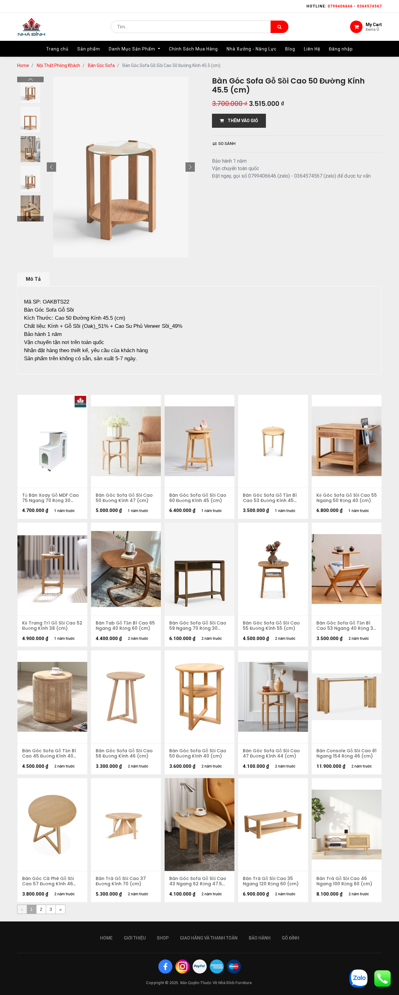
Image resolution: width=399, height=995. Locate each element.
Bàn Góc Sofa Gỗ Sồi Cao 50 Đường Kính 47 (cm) (124, 498)
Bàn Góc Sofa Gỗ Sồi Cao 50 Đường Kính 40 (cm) (197, 753)
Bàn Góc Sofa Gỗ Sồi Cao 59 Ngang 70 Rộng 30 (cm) (197, 625)
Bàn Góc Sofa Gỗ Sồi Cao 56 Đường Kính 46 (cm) (124, 753)
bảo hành (260, 937)
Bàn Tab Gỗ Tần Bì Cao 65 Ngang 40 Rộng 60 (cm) (125, 625)
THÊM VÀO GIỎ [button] (241, 120)
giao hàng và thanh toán (209, 937)
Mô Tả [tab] (33, 279)
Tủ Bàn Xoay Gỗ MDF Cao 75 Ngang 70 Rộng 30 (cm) (50, 498)
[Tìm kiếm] (279, 27)
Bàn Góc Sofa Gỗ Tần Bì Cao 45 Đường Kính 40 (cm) (49, 753)
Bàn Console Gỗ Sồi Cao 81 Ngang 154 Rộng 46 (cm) (346, 753)
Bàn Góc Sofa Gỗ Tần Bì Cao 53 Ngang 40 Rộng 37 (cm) (346, 625)
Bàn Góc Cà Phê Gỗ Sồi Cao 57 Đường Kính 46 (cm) (48, 881)
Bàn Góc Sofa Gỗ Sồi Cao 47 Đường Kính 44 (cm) (271, 753)
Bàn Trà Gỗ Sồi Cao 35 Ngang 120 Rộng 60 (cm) (271, 881)
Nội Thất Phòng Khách (58, 65)
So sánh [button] (226, 143)
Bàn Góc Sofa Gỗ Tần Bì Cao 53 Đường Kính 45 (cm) (270, 498)
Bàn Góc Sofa (101, 65)
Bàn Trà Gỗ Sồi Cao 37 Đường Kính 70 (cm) (121, 881)
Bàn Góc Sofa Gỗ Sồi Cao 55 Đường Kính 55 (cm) (271, 625)
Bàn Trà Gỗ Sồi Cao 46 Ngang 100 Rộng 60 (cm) (344, 881)
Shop (163, 937)
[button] (51, 167)
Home (23, 65)
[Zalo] (358, 978)
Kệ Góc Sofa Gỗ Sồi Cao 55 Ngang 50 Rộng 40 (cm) (346, 498)
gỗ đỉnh (290, 937)
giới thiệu (135, 937)
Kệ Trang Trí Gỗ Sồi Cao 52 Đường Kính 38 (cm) (52, 625)
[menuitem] (57, 49)
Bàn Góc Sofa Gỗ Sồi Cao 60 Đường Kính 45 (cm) (197, 498)
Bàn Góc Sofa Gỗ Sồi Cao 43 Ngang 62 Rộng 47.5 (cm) (197, 881)
